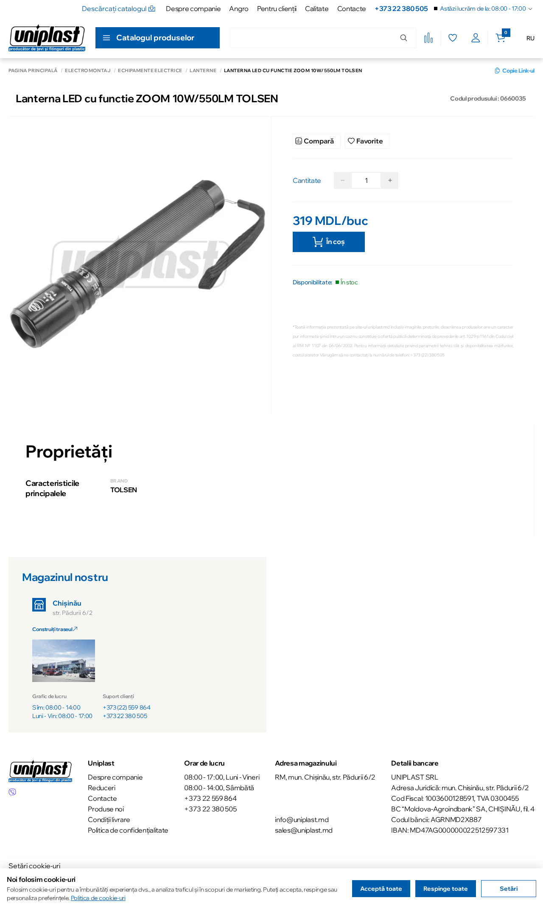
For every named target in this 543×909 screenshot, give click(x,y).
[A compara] (428, 37)
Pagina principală (32, 70)
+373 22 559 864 (210, 798)
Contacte (351, 8)
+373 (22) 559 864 (127, 707)
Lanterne (203, 70)
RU (530, 38)
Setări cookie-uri (34, 865)
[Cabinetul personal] (475, 37)
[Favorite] (452, 37)
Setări (509, 888)
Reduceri (101, 787)
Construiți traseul (52, 629)
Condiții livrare (109, 819)
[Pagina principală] (46, 37)
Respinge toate (445, 888)
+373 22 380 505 (401, 8)
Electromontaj (87, 70)
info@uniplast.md (301, 819)
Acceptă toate (381, 888)
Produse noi (105, 809)
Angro (238, 8)
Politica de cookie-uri (98, 898)
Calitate (316, 8)
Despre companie (193, 8)
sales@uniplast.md (304, 830)
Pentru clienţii (277, 8)
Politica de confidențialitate (128, 830)
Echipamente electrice (150, 70)
